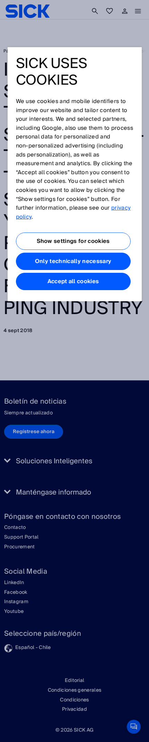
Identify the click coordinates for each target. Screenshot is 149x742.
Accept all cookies (73, 281)
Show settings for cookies (73, 241)
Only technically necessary (73, 261)
